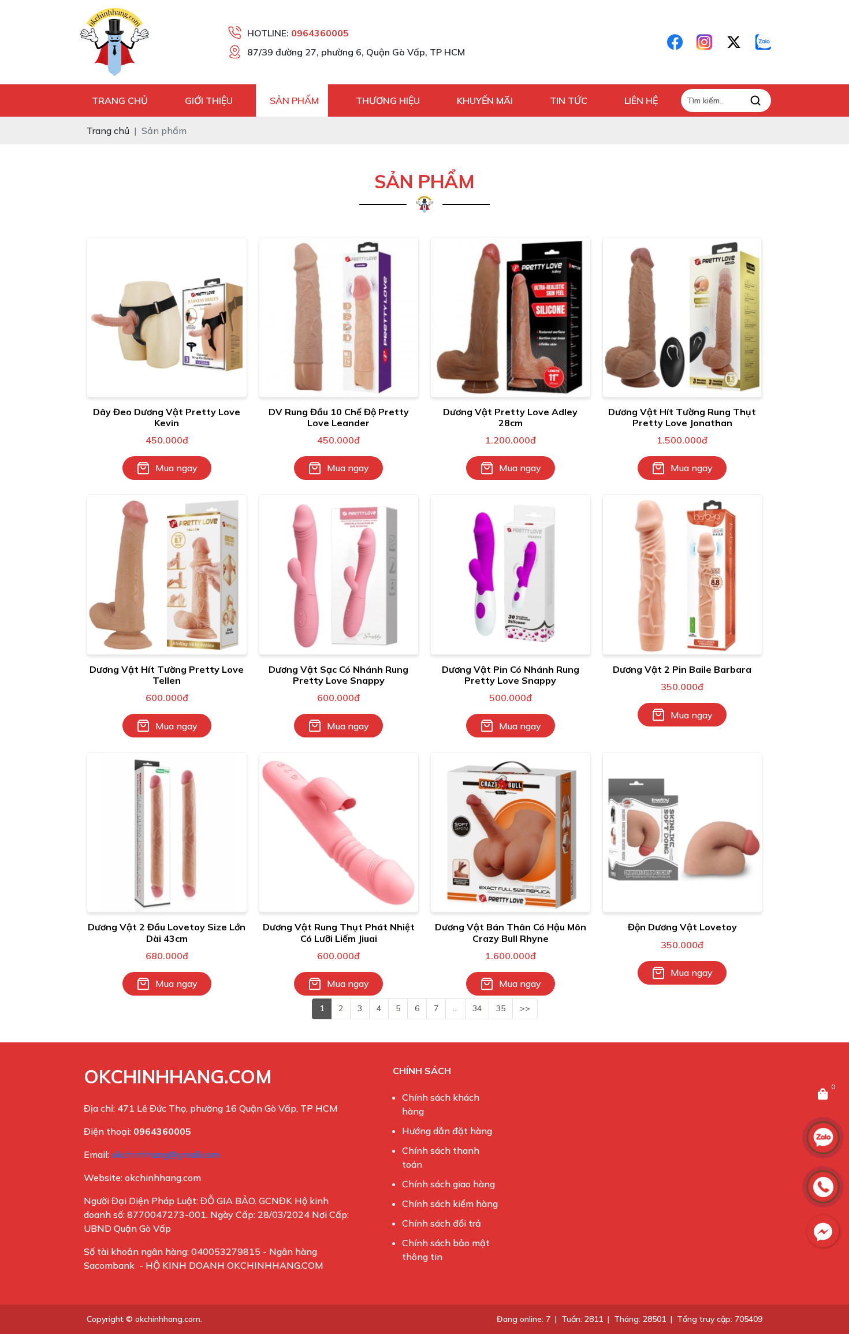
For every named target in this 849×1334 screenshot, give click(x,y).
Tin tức (568, 100)
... (455, 1008)
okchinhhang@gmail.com (165, 1154)
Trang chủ (120, 100)
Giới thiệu (209, 100)
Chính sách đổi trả (441, 1223)
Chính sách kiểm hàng (450, 1203)
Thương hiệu (388, 100)
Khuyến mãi (485, 100)
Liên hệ (641, 100)
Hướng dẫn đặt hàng (447, 1130)
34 (477, 1008)
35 (500, 1008)
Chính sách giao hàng (448, 1184)
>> (525, 1008)
